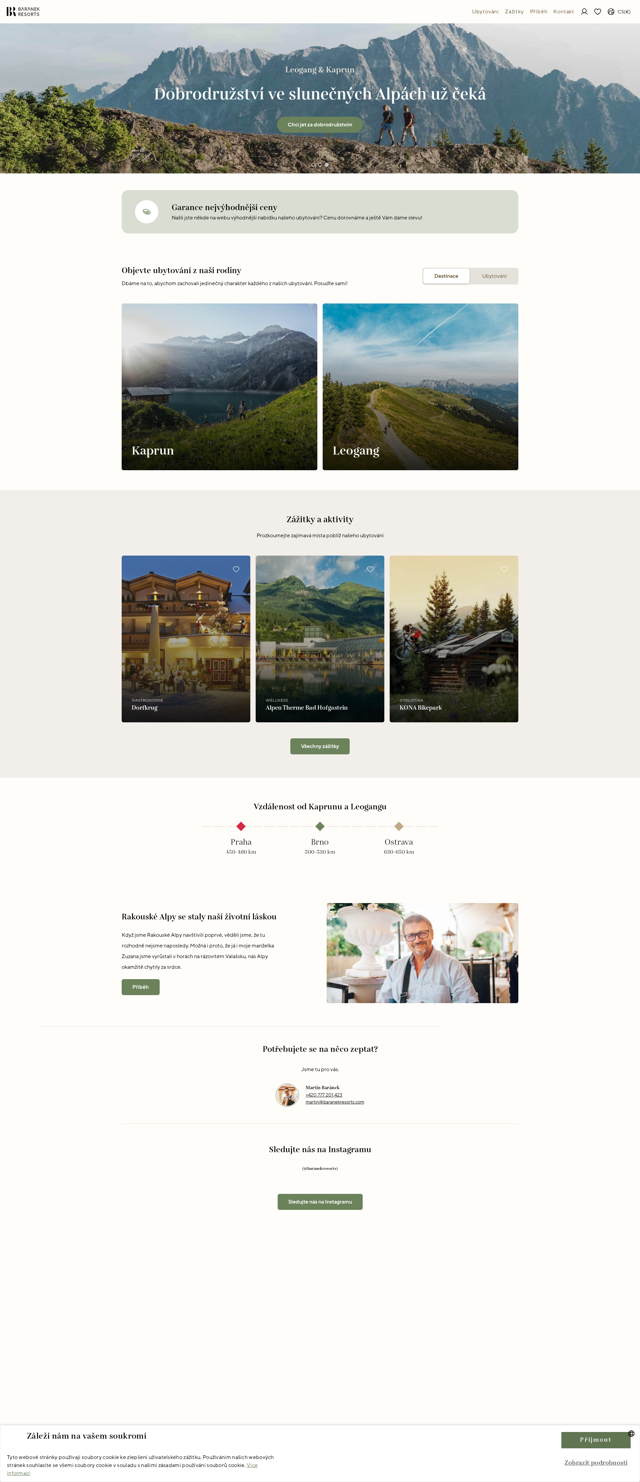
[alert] (320, 1453)
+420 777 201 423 (324, 1095)
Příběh (539, 11)
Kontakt (563, 11)
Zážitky (514, 11)
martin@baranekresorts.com (335, 1102)
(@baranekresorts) (320, 1169)
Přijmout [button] (596, 1440)
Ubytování (485, 11)
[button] (596, 1462)
